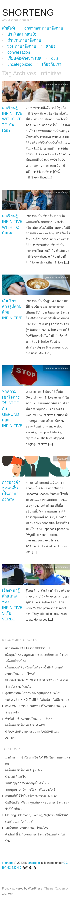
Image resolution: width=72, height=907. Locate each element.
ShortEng (28, 12)
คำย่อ (51, 46)
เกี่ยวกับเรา (51, 64)
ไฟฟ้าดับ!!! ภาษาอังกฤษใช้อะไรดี (27, 828)
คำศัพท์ (8, 28)
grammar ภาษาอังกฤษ (43, 28)
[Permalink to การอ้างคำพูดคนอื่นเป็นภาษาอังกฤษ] (36, 467)
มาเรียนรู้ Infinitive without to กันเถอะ (12, 119)
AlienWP (7, 894)
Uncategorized (19, 64)
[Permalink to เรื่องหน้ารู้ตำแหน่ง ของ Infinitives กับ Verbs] (36, 575)
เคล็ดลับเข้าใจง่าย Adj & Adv (24, 770)
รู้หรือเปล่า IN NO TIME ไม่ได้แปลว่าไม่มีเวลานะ (37, 699)
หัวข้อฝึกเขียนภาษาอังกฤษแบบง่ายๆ (28, 718)
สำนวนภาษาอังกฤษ (24, 40)
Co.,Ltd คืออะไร (15, 776)
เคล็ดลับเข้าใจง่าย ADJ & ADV (25, 725)
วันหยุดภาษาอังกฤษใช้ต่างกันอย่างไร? (30, 789)
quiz (54, 58)
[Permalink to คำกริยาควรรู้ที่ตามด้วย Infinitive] (36, 286)
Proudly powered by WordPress (22, 888)
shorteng (7, 862)
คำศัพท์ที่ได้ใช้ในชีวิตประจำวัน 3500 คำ (31, 796)
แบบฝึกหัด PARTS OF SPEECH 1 (27, 648)
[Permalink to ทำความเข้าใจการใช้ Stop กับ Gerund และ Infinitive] (36, 376)
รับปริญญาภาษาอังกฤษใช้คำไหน (27, 783)
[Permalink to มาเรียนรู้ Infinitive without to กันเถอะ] (36, 92)
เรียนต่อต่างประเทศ (24, 58)
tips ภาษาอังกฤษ (21, 46)
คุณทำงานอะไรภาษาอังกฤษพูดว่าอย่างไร (32, 693)
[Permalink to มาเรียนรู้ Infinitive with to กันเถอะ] (36, 201)
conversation (18, 52)
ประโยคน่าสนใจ (21, 34)
